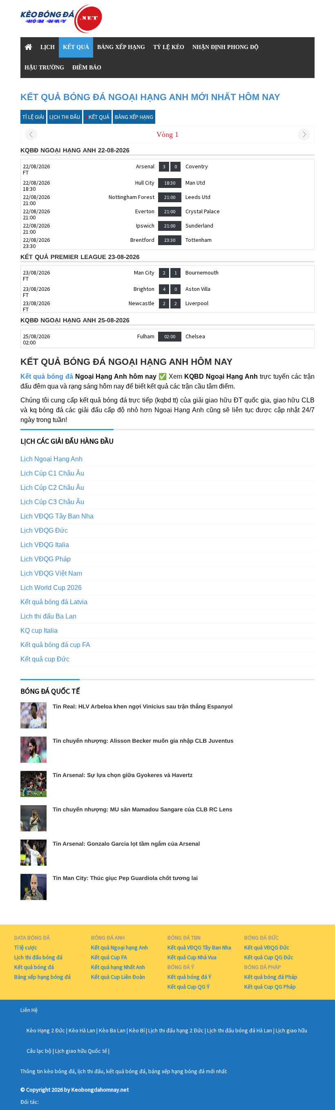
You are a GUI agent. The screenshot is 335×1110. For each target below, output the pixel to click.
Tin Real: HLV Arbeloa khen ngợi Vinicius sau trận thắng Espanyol (142, 706)
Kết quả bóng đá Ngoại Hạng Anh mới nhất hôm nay (150, 97)
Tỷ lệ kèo (168, 47)
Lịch (47, 47)
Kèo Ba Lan (112, 1030)
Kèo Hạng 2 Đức (46, 1030)
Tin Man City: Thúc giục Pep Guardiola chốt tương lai (125, 878)
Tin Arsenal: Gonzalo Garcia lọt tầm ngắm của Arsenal (126, 843)
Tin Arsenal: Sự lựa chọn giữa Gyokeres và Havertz (122, 775)
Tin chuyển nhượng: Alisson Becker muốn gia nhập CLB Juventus (143, 740)
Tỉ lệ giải (33, 117)
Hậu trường (44, 68)
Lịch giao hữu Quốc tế (81, 1050)
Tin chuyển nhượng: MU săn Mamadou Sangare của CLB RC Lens (142, 809)
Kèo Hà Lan (82, 1030)
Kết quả (76, 47)
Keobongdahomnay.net (100, 1089)
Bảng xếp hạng (121, 47)
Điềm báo (86, 68)
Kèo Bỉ (137, 1030)
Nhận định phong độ (225, 47)
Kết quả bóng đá (46, 376)
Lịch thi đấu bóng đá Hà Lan (239, 1030)
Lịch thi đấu (64, 117)
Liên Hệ (29, 1010)
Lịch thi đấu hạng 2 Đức (175, 1030)
